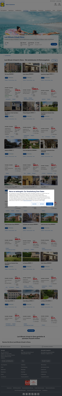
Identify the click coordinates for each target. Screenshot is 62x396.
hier (44, 200)
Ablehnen (34, 204)
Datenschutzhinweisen (27, 200)
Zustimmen (49, 204)
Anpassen (42, 204)
